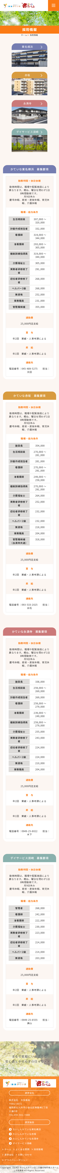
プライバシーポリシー (16, 1160)
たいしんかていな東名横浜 (27, 1129)
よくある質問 (23, 1149)
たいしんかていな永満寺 (26, 1138)
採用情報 (38, 1149)
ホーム (24, 35)
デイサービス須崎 (22, 1143)
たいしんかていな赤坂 (24, 1134)
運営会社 (9, 1154)
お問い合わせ (25, 1154)
